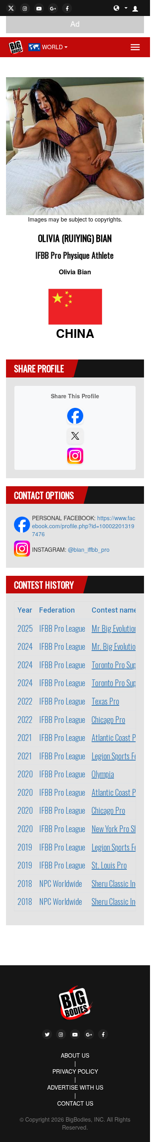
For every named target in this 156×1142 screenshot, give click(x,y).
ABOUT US (75, 1055)
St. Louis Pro (109, 865)
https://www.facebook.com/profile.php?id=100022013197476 (83, 526)
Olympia (103, 774)
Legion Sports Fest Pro (123, 756)
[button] (138, 8)
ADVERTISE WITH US (75, 1087)
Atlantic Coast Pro (117, 737)
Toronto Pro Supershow (124, 665)
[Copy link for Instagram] (75, 456)
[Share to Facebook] (75, 416)
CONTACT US (75, 1103)
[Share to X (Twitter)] (75, 436)
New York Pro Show (118, 829)
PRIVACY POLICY (75, 1071)
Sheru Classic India (118, 883)
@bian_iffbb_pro (89, 549)
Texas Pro (105, 701)
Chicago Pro (108, 719)
